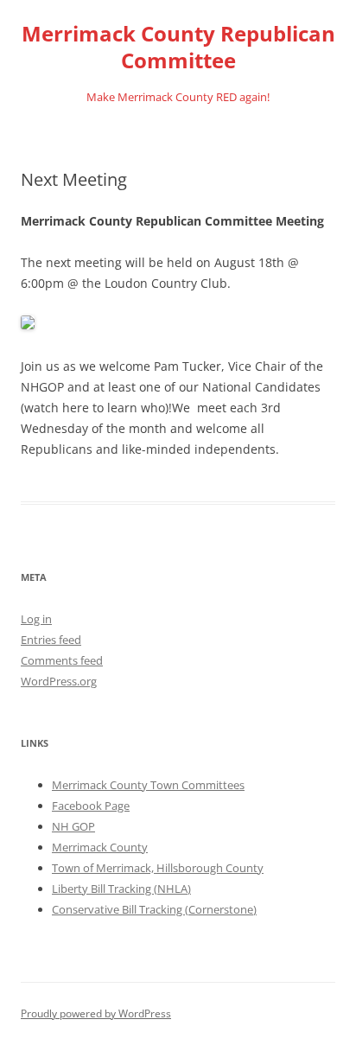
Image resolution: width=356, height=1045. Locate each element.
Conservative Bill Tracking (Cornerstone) (154, 909)
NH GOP (73, 826)
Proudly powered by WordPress (96, 1013)
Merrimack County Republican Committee (178, 47)
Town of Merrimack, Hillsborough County (158, 868)
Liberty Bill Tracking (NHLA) (121, 888)
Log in (36, 619)
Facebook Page (91, 805)
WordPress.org (59, 681)
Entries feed (51, 639)
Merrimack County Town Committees (148, 785)
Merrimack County (100, 847)
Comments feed (62, 660)
